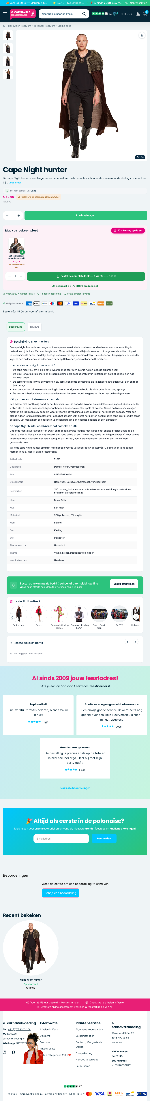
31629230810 (24, 1042)
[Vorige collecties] (12, 617)
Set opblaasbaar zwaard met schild (16, 257)
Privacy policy (47, 1048)
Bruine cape (64, 25)
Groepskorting (84, 1053)
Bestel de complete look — (88, 276)
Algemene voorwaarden (89, 1029)
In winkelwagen (85, 215)
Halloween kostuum (19, 25)
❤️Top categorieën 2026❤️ (55, 1054)
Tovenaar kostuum (44, 25)
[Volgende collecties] (136, 617)
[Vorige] (127, 641)
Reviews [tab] (34, 326)
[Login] (138, 14)
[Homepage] (4, 25)
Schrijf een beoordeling (60, 893)
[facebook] (13, 1052)
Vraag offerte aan (124, 583)
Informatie (49, 1023)
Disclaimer (45, 1035)
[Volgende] (135, 641)
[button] (18, 215)
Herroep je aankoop (87, 1059)
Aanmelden (104, 838)
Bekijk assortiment (5, 14)
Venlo (51, 311)
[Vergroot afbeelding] (142, 35)
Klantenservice (88, 1023)
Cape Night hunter (31, 979)
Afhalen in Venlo (49, 1029)
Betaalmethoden (85, 1035)
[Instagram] (4, 1052)
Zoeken (84, 13)
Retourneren (83, 1065)
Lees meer (15, 182)
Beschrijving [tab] (15, 326)
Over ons (45, 1042)
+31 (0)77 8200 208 (19, 1029)
